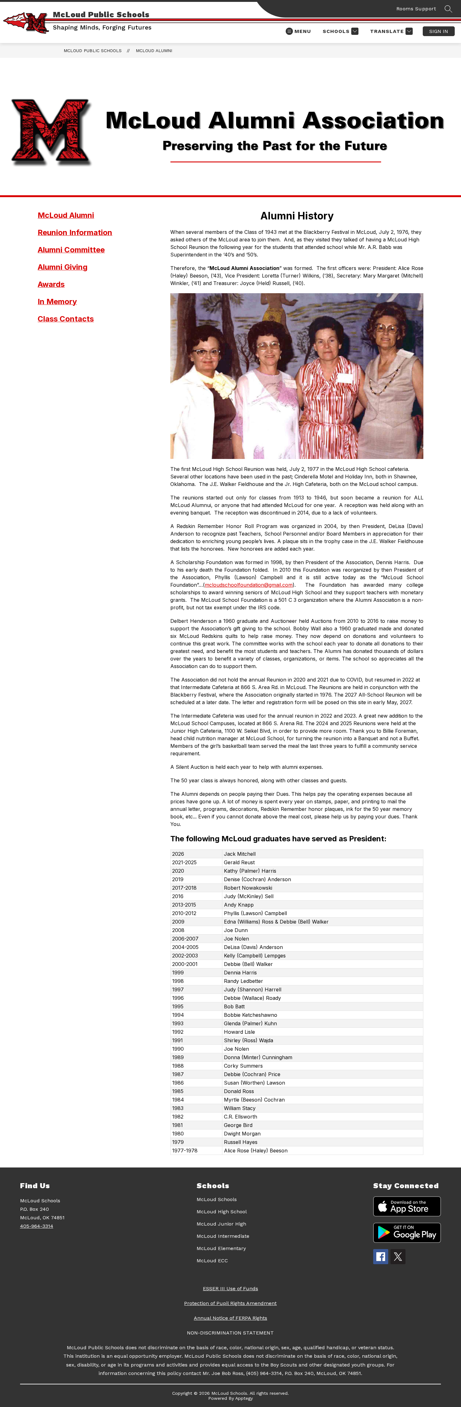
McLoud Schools (217, 1199)
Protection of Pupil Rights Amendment (230, 1303)
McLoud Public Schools (93, 50)
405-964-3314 (36, 1226)
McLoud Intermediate (223, 1236)
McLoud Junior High (221, 1224)
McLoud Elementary (221, 1248)
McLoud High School (222, 1212)
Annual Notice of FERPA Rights (230, 1318)
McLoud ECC (212, 1261)
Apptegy (244, 1398)
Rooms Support (416, 9)
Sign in (438, 31)
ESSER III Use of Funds (230, 1288)
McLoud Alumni (154, 50)
